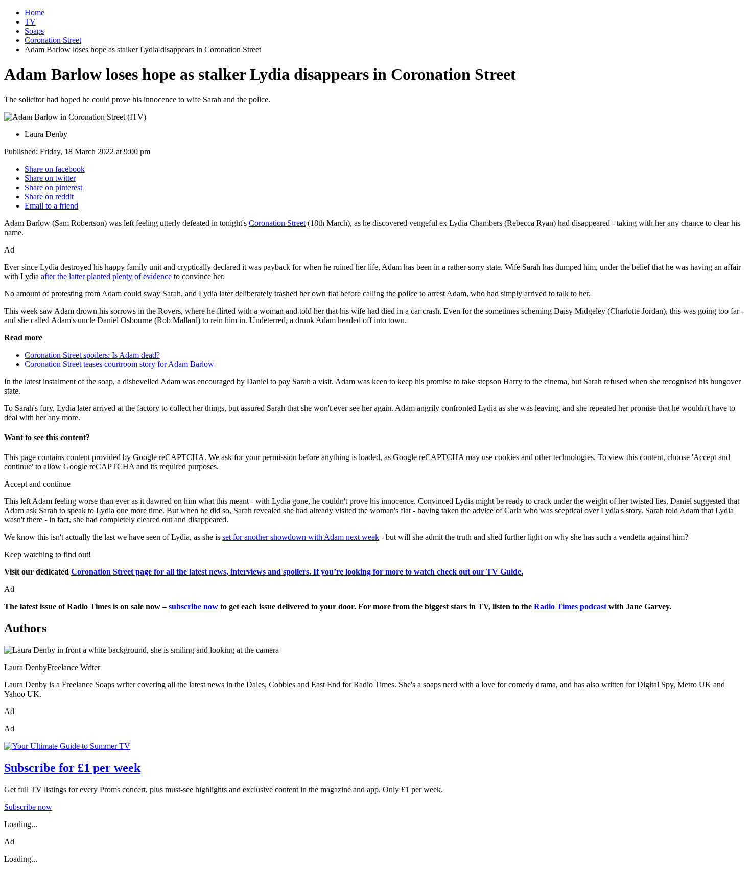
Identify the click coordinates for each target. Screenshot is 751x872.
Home (34, 12)
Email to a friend (51, 205)
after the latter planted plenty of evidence (106, 276)
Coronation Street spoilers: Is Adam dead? (92, 355)
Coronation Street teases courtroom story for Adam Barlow (119, 364)
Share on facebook (55, 169)
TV (30, 21)
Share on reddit (49, 196)
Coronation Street (53, 40)
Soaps (34, 31)
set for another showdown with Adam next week (300, 537)
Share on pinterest (53, 187)
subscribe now (193, 606)
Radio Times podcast (570, 606)
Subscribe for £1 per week (72, 767)
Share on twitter (50, 178)
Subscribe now (28, 806)
